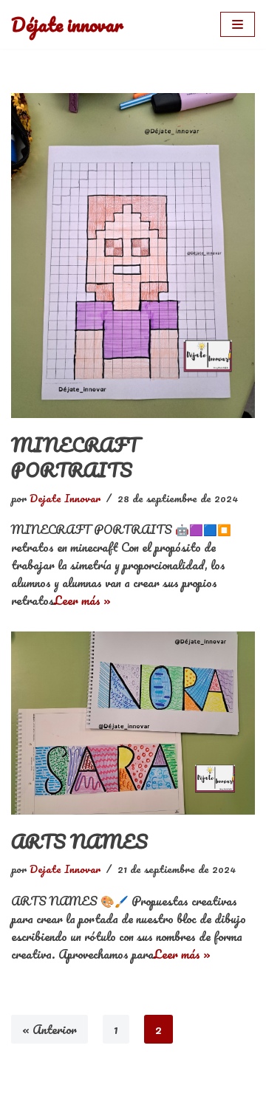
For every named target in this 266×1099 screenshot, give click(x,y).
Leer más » (82, 600)
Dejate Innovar (65, 498)
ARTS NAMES (79, 841)
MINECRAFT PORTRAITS (75, 457)
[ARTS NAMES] (133, 723)
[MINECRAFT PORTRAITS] (133, 255)
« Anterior (49, 1029)
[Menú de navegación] (237, 24)
